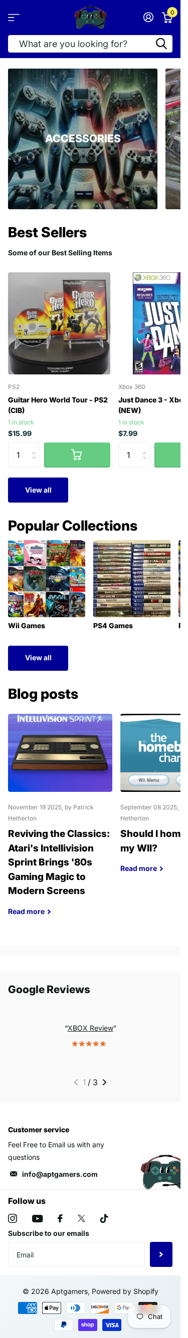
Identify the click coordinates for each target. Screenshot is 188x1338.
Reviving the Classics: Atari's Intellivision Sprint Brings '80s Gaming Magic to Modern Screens (60, 822)
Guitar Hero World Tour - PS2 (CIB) (58, 404)
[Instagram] (12, 1218)
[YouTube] (37, 1218)
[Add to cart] (77, 455)
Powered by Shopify (125, 1291)
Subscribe (161, 1254)
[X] (81, 1218)
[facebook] (60, 1218)
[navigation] (76, 1082)
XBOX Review (90, 1028)
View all (38, 490)
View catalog (14, 17)
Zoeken (161, 44)
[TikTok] (104, 1218)
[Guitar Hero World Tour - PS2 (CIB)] (59, 323)
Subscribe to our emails (48, 1233)
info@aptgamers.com (60, 1174)
